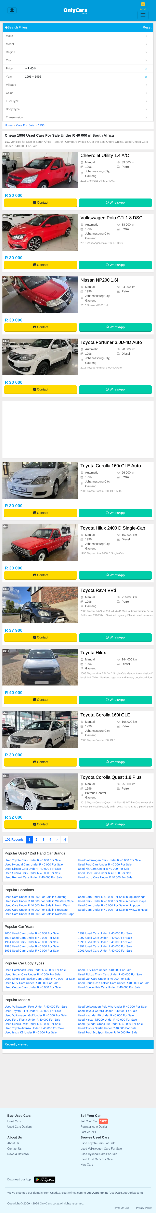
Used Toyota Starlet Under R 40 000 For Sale (107, 1028)
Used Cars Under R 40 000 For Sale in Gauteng (35, 896)
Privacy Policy (144, 1207)
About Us (13, 1143)
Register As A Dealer (93, 1126)
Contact (42, 202)
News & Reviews (18, 1154)
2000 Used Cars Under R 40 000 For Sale (32, 933)
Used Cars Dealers (19, 1126)
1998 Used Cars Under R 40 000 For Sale (32, 937)
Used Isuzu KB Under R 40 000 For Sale (31, 1032)
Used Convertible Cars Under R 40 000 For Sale (109, 987)
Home (9, 125)
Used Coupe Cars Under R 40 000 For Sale (33, 987)
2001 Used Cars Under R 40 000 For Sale (105, 950)
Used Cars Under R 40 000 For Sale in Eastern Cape (112, 901)
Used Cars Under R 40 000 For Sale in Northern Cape (39, 914)
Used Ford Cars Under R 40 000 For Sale (105, 864)
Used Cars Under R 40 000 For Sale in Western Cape (39, 901)
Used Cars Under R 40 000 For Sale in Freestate (36, 909)
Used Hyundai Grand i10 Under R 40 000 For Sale (110, 1023)
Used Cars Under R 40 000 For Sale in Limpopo (109, 905)
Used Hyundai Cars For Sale (98, 1154)
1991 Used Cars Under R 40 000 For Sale (32, 950)
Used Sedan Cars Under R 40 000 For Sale (33, 974)
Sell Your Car (93, 1121)
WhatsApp (117, 202)
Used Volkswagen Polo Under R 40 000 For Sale (36, 1006)
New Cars (86, 1164)
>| (64, 839)
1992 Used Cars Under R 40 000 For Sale (105, 946)
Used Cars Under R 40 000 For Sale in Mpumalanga (111, 896)
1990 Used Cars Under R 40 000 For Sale (105, 942)
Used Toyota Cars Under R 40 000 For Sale (33, 860)
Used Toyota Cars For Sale (97, 1143)
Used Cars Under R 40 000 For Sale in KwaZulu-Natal (112, 909)
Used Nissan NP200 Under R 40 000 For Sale (107, 1019)
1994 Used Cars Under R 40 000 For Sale (32, 942)
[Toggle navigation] (143, 15)
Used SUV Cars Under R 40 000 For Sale (104, 970)
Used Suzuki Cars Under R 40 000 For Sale (33, 873)
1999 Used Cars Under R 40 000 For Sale (105, 933)
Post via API (88, 1132)
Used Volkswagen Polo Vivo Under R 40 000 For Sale (112, 1006)
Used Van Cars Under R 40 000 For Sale (104, 978)
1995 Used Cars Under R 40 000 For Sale (32, 946)
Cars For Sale (25, 125)
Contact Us (14, 1148)
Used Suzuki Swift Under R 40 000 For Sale (33, 1023)
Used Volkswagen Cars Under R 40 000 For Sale (109, 860)
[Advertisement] (78, 429)
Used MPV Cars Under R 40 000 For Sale (31, 983)
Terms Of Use (121, 1207)
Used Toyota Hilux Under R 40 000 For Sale (33, 1010)
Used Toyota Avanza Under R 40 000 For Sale (34, 1028)
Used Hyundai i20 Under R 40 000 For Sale (106, 1015)
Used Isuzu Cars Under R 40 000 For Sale (105, 877)
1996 (41, 125)
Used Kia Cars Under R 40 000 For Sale (104, 868)
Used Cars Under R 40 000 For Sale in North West (37, 905)
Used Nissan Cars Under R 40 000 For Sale (33, 868)
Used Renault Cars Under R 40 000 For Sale (33, 877)
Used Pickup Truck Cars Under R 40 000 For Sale (110, 974)
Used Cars (14, 1121)
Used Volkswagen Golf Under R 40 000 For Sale (36, 1015)
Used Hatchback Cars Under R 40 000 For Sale (35, 970)
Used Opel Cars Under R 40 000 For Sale (105, 873)
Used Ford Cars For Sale (96, 1159)
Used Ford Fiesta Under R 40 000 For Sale (32, 1019)
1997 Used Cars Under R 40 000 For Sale (105, 937)
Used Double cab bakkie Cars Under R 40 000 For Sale (113, 983)
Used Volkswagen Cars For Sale (101, 1148)
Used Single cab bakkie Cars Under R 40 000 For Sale (40, 978)
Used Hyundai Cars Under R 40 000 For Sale (34, 864)
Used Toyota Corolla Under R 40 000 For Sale (107, 1010)
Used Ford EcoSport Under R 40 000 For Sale (107, 1032)
